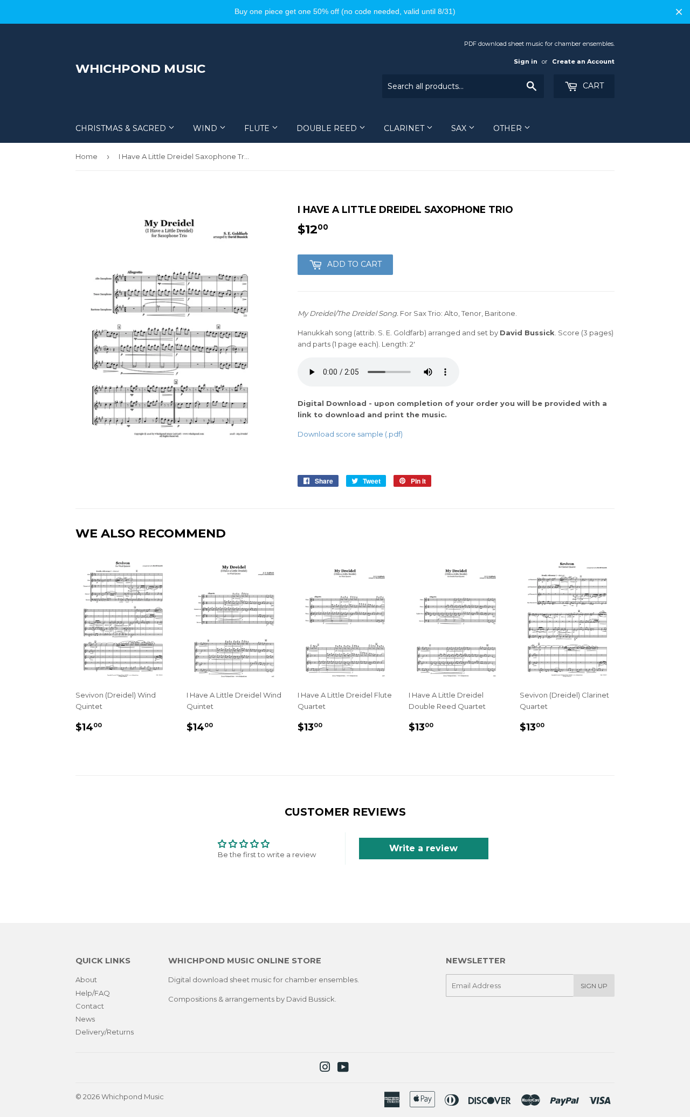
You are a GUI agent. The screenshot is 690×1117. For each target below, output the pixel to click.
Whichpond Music (140, 68)
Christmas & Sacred (121, 128)
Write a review (423, 848)
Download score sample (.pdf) (350, 434)
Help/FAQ (92, 993)
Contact (89, 1006)
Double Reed (327, 128)
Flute (258, 128)
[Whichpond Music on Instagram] (325, 1068)
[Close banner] (679, 11)
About (86, 979)
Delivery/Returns (104, 1032)
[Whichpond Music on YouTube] (343, 1068)
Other (508, 128)
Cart (592, 86)
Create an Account (583, 61)
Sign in (525, 61)
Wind (206, 128)
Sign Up (594, 986)
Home (86, 156)
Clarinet (405, 128)
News (85, 1019)
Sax (459, 128)
